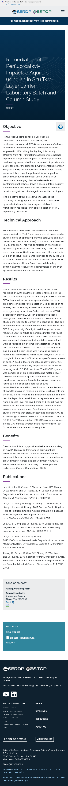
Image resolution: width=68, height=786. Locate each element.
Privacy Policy (45, 769)
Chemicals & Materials (13, 715)
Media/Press (20, 772)
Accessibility (16, 769)
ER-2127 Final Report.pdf (22, 638)
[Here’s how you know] (34, 3)
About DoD (8, 777)
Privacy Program (11, 780)
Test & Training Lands (12, 711)
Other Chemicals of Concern (15, 724)
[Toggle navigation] (63, 11)
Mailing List (44, 739)
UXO (4, 728)
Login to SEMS (14, 739)
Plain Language (57, 777)
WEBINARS (41, 711)
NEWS (39, 703)
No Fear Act (43, 777)
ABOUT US (41, 727)
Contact (6, 769)
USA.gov (24, 780)
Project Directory (14, 703)
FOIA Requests (30, 769)
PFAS (5, 721)
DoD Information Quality (26, 777)
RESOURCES (42, 719)
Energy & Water (9, 708)
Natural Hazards (10, 718)
